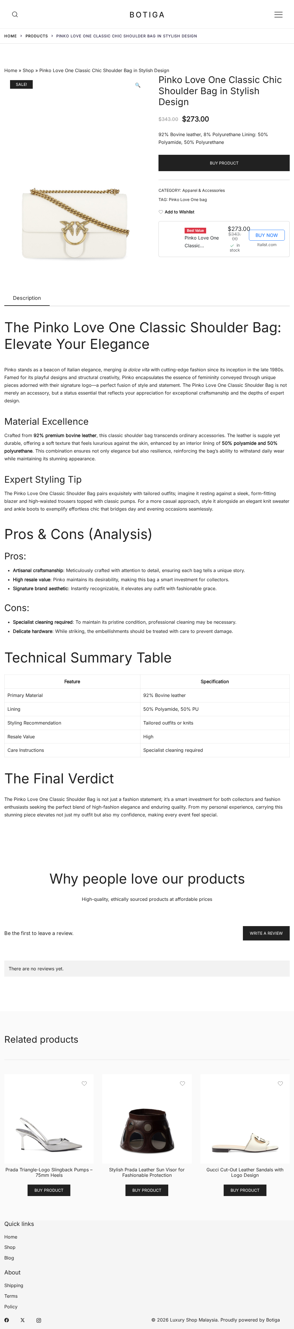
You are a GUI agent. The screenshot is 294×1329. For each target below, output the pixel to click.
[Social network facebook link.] (6, 1320)
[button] (138, 85)
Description (27, 298)
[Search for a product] (15, 14)
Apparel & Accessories (203, 190)
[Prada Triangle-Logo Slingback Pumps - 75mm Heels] (49, 1119)
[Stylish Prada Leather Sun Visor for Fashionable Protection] (147, 1119)
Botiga (273, 1320)
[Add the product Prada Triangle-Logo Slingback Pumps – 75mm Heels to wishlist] (84, 1084)
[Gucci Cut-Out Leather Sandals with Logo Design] (245, 1119)
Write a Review (266, 933)
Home (10, 70)
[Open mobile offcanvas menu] (278, 14)
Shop (28, 70)
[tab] (27, 298)
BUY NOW (267, 235)
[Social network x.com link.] (22, 1320)
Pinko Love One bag (188, 199)
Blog (9, 1258)
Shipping (13, 1285)
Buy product (224, 163)
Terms (11, 1296)
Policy (11, 1306)
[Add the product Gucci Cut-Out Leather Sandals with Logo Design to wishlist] (280, 1084)
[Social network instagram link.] (38, 1320)
